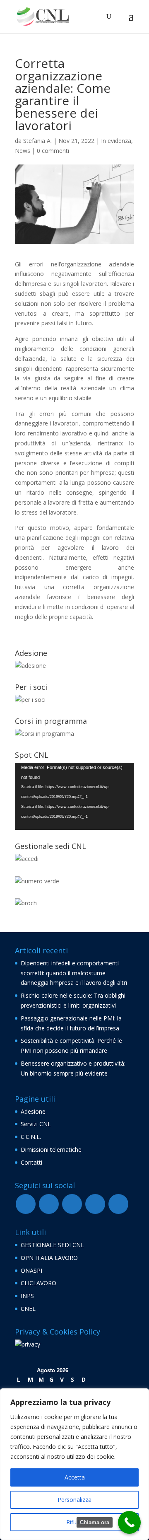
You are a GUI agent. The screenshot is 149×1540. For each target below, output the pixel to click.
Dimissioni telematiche (51, 1149)
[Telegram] (72, 1204)
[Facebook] (26, 1204)
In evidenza (116, 141)
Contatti (31, 1162)
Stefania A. (37, 141)
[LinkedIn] (118, 1204)
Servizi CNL (36, 1124)
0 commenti (53, 151)
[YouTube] (49, 1204)
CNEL (28, 1309)
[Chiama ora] (129, 1522)
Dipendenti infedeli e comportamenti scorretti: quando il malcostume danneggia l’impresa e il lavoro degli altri (74, 973)
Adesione (33, 1111)
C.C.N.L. (31, 1137)
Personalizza (74, 1500)
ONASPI (31, 1270)
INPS (27, 1296)
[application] (74, 796)
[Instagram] (95, 1204)
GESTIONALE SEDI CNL (52, 1245)
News (22, 151)
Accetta (75, 1477)
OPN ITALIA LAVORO (49, 1258)
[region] (74, 1464)
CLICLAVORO (38, 1283)
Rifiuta (74, 1522)
